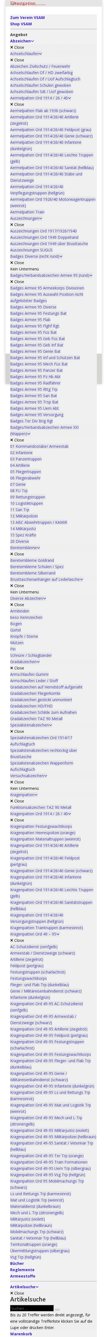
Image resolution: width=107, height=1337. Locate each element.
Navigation (24, 3)
